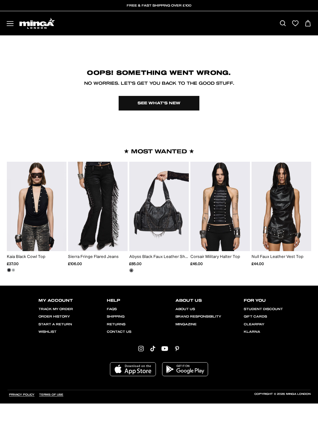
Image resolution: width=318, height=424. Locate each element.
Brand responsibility (198, 316)
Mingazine (186, 324)
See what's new (159, 103)
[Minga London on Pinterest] (177, 348)
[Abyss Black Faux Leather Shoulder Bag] (131, 270)
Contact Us (119, 331)
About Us (185, 309)
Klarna (252, 331)
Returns (116, 324)
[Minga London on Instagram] (141, 348)
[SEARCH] (283, 24)
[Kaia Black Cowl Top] (9, 270)
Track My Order (56, 309)
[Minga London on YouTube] (164, 348)
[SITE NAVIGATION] (10, 24)
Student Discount (263, 309)
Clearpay (254, 324)
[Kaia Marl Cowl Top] (13, 270)
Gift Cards (255, 316)
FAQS (112, 309)
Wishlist (48, 331)
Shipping (116, 316)
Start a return (55, 324)
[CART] (308, 24)
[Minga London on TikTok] (153, 348)
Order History (54, 316)
